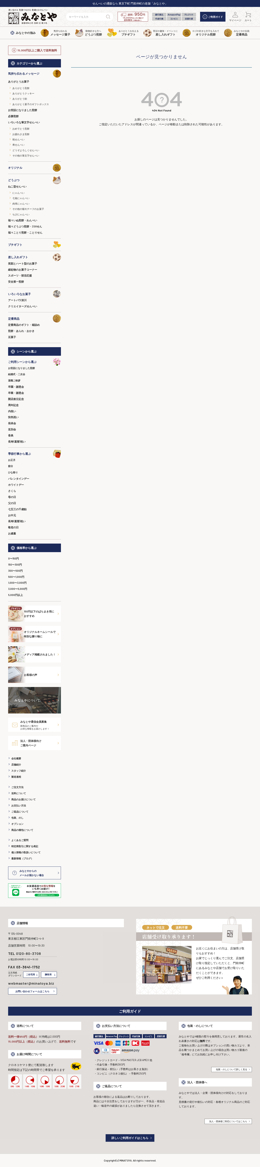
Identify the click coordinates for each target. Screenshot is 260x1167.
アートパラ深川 (17, 300)
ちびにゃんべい (20, 214)
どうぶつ (14, 180)
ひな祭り (13, 472)
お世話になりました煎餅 (22, 110)
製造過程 (16, 776)
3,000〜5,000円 (17, 588)
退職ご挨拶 (14, 380)
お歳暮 (12, 533)
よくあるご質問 (19, 840)
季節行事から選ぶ (19, 453)
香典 (10, 435)
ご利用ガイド (215, 16)
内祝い (12, 411)
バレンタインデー (18, 478)
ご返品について (19, 811)
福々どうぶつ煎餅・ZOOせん (25, 226)
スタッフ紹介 (18, 770)
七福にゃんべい (20, 198)
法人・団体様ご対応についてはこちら (228, 1121)
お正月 (11, 459)
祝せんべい (18, 139)
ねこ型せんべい (17, 186)
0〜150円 (13, 558)
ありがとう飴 (19, 98)
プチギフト (15, 244)
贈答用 (48, 974)
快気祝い (13, 417)
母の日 (12, 497)
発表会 (12, 423)
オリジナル (15, 167)
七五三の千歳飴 (17, 509)
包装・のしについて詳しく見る (231, 1069)
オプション (17, 823)
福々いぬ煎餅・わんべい (22, 220)
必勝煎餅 (13, 116)
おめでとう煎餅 (20, 128)
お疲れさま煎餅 (20, 134)
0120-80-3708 (28, 953)
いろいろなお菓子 (19, 294)
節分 (10, 466)
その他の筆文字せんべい (25, 155)
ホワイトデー (16, 484)
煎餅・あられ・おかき (21, 330)
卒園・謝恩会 (16, 386)
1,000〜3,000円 (17, 582)
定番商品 (14, 318)
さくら (12, 490)
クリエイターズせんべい (22, 306)
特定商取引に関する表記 (24, 846)
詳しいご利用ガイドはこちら (130, 1137)
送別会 (12, 429)
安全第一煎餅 (16, 281)
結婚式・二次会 (16, 374)
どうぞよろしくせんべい (25, 150)
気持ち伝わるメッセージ (23, 73)
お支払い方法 (18, 805)
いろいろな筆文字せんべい (24, 122)
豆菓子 (12, 337)
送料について (18, 793)
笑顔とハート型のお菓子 (22, 263)
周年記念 (13, 405)
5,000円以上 (15, 595)
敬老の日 (13, 527)
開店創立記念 (16, 399)
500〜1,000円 (16, 576)
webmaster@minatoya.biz (31, 983)
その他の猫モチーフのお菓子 (28, 208)
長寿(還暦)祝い (17, 441)
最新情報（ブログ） (22, 858)
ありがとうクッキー (23, 93)
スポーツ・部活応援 (20, 275)
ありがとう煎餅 (20, 88)
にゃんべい (18, 192)
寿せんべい (18, 144)
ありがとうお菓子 (18, 81)
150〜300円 (15, 564)
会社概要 (16, 758)
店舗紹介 (16, 764)
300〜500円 (15, 570)
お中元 (12, 515)
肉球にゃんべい (20, 203)
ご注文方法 (17, 787)
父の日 (12, 503)
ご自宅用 (30, 974)
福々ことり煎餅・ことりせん (25, 232)
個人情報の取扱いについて (26, 852)
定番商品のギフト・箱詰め (24, 324)
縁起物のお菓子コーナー (22, 269)
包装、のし (17, 817)
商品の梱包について (22, 829)
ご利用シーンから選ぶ (22, 361)
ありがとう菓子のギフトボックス (30, 104)
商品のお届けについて (23, 799)
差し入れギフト (18, 257)
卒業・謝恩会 (16, 392)
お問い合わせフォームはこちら (32, 991)
